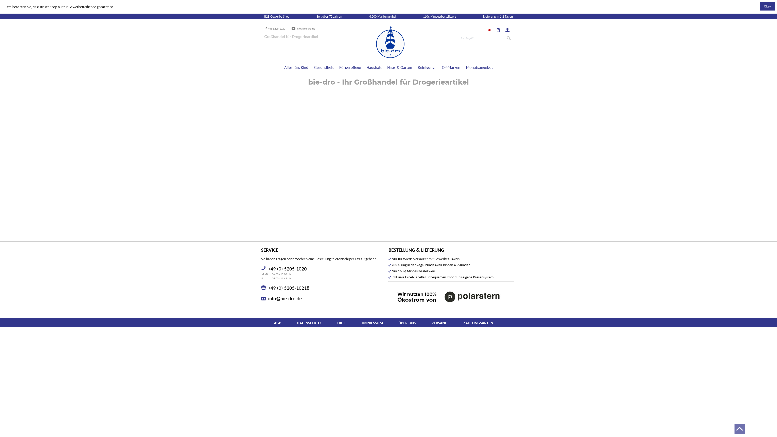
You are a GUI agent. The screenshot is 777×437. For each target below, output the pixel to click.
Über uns (407, 323)
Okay (767, 6)
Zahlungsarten (478, 323)
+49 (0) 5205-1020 (287, 268)
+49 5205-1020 (276, 28)
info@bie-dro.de (305, 28)
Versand (439, 323)
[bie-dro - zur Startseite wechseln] (378, 42)
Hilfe (341, 323)
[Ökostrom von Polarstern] (451, 296)
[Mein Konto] (507, 30)
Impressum (372, 323)
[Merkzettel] (498, 30)
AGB (277, 323)
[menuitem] (498, 30)
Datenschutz (309, 323)
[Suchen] (509, 38)
